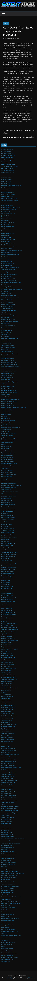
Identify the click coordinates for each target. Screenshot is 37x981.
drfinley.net (4, 923)
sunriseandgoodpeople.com (9, 627)
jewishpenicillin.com (7, 403)
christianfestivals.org (7, 599)
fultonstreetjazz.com (7, 259)
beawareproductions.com (8, 554)
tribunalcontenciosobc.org (9, 494)
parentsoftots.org (6, 722)
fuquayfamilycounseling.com (9, 931)
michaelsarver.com (6, 384)
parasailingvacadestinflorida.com (10, 903)
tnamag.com (5, 703)
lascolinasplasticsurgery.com (9, 800)
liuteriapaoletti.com (7, 625)
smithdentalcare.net (7, 955)
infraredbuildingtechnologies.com (11, 283)
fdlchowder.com (6, 793)
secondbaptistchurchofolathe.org (11, 936)
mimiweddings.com (7, 951)
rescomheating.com (7, 948)
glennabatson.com (6, 500)
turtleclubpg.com (6, 651)
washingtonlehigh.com (7, 817)
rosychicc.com (5, 448)
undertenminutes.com (7, 173)
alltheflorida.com (6, 895)
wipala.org (4, 444)
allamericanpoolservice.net (9, 401)
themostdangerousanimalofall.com (11, 485)
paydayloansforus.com (7, 192)
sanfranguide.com (6, 476)
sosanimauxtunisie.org (7, 233)
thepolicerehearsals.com (8, 487)
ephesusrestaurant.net (8, 856)
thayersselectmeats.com (8, 707)
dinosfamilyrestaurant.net (8, 280)
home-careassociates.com (8, 433)
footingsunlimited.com (7, 785)
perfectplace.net (6, 425)
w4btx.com (4, 369)
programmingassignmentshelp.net (11, 185)
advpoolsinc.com (6, 673)
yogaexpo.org (5, 431)
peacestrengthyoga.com (8, 765)
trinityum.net (5, 849)
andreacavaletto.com (7, 436)
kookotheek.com (6, 242)
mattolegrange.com (7, 595)
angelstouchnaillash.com (8, 371)
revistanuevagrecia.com (8, 543)
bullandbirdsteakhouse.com (9, 798)
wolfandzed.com (6, 823)
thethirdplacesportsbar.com (9, 854)
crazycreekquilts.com (7, 511)
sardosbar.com (5, 334)
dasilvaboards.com (6, 498)
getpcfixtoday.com (6, 218)
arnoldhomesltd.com (7, 308)
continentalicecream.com (8, 509)
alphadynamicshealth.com (9, 908)
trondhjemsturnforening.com (9, 875)
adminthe (17, 38)
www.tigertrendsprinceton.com (10, 755)
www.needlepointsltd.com (8, 795)
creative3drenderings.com (9, 724)
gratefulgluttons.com (7, 457)
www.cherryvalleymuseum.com (10, 267)
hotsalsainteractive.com (8, 164)
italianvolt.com (5, 336)
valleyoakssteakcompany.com (9, 679)
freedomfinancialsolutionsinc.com (11, 767)
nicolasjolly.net (5, 526)
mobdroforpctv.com (7, 459)
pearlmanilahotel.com (7, 226)
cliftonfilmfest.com (6, 313)
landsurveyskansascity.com (9, 780)
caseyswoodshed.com (7, 681)
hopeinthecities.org (7, 455)
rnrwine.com (5, 927)
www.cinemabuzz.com (7, 828)
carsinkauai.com (6, 899)
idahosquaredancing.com (8, 328)
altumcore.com (5, 698)
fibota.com (4, 867)
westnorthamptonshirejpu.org (10, 254)
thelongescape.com (7, 593)
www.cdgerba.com (6, 869)
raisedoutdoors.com (7, 317)
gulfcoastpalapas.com (7, 714)
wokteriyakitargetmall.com (9, 390)
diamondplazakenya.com (8, 877)
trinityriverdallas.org (7, 423)
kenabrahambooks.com (8, 517)
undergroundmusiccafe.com (9, 957)
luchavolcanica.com (7, 645)
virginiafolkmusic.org (7, 410)
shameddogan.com (6, 720)
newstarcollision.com (7, 377)
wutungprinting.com (7, 610)
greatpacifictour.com (7, 653)
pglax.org (4, 621)
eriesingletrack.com (7, 351)
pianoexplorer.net (6, 845)
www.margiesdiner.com (8, 791)
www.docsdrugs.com (7, 789)
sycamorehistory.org (7, 834)
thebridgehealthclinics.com (9, 716)
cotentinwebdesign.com (8, 269)
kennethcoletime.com (7, 571)
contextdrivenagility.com (8, 556)
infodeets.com (5, 162)
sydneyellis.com (5, 395)
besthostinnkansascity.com (9, 953)
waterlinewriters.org (7, 718)
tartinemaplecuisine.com (8, 578)
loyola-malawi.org (6, 446)
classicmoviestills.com (7, 466)
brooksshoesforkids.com (8, 705)
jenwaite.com (5, 916)
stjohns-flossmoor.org (7, 634)
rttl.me (3, 946)
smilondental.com (6, 375)
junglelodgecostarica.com (8, 597)
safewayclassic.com (7, 196)
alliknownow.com (6, 489)
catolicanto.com (5, 418)
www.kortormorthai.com (8, 774)
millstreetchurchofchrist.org (9, 901)
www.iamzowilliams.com (8, 841)
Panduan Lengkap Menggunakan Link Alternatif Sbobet (19, 132)
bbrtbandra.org (5, 220)
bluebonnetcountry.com (8, 222)
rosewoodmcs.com (6, 832)
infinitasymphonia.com (8, 528)
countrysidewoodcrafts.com (9, 198)
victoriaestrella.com (7, 655)
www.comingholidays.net (8, 474)
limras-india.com (6, 151)
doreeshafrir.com (6, 550)
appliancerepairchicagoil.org (9, 201)
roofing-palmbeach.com (8, 304)
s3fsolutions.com (6, 293)
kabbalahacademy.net (7, 373)
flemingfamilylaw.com (7, 925)
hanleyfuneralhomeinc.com (9, 362)
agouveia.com (5, 933)
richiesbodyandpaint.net (8, 155)
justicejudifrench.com (7, 565)
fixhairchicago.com (6, 683)
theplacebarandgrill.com (8, 668)
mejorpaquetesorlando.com (9, 364)
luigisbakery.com (6, 819)
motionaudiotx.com (6, 944)
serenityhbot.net (6, 746)
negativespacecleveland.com (9, 623)
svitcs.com (4, 692)
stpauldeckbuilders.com (8, 782)
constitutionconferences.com (9, 688)
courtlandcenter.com (7, 660)
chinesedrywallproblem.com (9, 629)
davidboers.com (6, 731)
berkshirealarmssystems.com (9, 338)
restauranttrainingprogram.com (10, 399)
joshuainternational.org (8, 748)
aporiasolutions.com (7, 709)
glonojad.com (5, 541)
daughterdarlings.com (7, 160)
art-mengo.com (5, 584)
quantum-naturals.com (8, 884)
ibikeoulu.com (5, 558)
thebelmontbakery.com (8, 194)
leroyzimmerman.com (7, 920)
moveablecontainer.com (8, 263)
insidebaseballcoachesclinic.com (10, 897)
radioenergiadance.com (8, 239)
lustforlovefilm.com (6, 524)
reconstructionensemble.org (9, 640)
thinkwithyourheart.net (8, 319)
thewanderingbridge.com (8, 567)
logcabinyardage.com (7, 729)
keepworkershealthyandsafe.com (10, 207)
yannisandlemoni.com (7, 345)
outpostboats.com (6, 451)
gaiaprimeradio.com (7, 586)
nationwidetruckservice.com (9, 649)
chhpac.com (4, 940)
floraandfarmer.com (7, 291)
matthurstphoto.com (7, 892)
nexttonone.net (5, 744)
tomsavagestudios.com (8, 405)
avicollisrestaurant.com (8, 664)
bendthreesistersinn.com (8, 632)
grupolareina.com (6, 265)
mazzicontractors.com (7, 851)
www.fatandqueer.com (8, 776)
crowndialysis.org (6, 397)
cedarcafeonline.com (7, 168)
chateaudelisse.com (7, 248)
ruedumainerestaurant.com (9, 537)
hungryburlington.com (7, 573)
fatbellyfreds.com (6, 860)
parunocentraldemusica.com (9, 871)
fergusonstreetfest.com (8, 888)
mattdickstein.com (6, 735)
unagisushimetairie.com (8, 214)
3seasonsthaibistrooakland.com (10, 427)
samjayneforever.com (7, 890)
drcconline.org (5, 666)
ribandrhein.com (6, 414)
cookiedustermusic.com (8, 638)
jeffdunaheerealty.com (7, 763)
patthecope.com (6, 690)
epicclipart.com (5, 224)
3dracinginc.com (6, 481)
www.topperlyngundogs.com (9, 759)
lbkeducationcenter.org (8, 420)
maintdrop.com (5, 229)
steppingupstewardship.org (9, 813)
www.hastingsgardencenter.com (10, 843)
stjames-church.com (7, 545)
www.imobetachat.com (8, 733)
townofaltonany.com (7, 619)
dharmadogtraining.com (8, 942)
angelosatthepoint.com (8, 675)
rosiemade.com (5, 356)
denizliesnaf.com (6, 686)
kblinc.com (4, 349)
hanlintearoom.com (7, 912)
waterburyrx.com (6, 670)
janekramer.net (5, 580)
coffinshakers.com (6, 561)
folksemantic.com (6, 332)
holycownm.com (6, 647)
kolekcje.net (4, 416)
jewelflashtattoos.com (7, 216)
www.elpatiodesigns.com (8, 862)
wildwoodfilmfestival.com (8, 252)
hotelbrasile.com (6, 257)
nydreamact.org (5, 211)
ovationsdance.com (6, 412)
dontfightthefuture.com (8, 306)
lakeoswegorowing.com (8, 929)
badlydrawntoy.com (7, 737)
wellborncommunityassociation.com (11, 250)
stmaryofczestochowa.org (8, 563)
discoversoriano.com (7, 470)
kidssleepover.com (6, 188)
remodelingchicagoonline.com (10, 806)
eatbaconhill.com (6, 183)
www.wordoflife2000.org (8, 326)
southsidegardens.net (7, 847)
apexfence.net (5, 961)
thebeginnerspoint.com (8, 472)
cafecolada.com (5, 468)
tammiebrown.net (6, 589)
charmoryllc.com (6, 479)
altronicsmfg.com (6, 181)
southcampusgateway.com (9, 246)
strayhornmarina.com (7, 502)
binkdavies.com (5, 513)
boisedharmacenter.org (8, 440)
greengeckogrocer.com (7, 386)
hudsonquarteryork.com (8, 864)
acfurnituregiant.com (7, 170)
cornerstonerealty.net (7, 836)
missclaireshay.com (7, 149)
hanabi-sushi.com (6, 821)
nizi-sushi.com (5, 582)
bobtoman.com (5, 231)
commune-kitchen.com (8, 520)
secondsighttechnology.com (9, 382)
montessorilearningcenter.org (10, 886)
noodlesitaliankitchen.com (9, 209)
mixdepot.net (5, 830)
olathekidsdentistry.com (8, 360)
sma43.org (4, 804)
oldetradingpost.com (7, 272)
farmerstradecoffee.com (8, 726)
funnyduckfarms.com (7, 914)
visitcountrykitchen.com (8, 601)
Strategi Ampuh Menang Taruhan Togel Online (18, 137)
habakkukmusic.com (7, 742)
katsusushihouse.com (7, 532)
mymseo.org (4, 938)
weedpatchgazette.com (8, 347)
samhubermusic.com (7, 959)
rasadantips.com (6, 177)
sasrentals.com (5, 379)
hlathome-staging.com (7, 388)
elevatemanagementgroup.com (10, 918)
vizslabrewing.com (6, 341)
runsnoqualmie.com (7, 787)
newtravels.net (5, 190)
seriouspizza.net (6, 694)
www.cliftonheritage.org (8, 802)
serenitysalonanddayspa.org (9, 166)
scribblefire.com (6, 429)
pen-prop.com (5, 752)
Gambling (6, 23)
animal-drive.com (6, 701)
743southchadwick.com (8, 300)
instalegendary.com (7, 205)
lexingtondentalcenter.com (9, 392)
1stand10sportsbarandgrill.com (10, 367)
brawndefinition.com (7, 507)
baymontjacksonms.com (8, 617)
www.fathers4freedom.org (9, 757)
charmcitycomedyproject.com (9, 552)
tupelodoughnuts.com (7, 358)
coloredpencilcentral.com (8, 310)
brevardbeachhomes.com (8, 295)
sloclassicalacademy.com (8, 496)
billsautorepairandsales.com (9, 882)
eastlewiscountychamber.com (9, 492)
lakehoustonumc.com (7, 739)
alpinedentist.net (6, 237)
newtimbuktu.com (6, 179)
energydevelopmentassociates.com (11, 289)
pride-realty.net (5, 905)
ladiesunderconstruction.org (9, 274)
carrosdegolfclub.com (7, 287)
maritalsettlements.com (8, 612)
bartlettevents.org (6, 261)
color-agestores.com (7, 442)
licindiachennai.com (7, 157)
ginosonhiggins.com (7, 608)
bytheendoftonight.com (8, 453)
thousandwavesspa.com (8, 657)
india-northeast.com (7, 302)
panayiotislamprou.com (8, 244)
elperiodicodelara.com (7, 153)
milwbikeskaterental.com (8, 614)
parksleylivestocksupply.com (9, 438)
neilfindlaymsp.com (7, 662)
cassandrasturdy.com (7, 461)
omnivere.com (5, 175)
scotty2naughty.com (7, 548)
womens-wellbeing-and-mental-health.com (13, 407)
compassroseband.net (7, 696)
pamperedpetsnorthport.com (9, 354)
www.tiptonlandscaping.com (9, 810)
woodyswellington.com (7, 858)
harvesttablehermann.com (9, 285)
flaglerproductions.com (8, 504)
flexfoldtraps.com (6, 770)
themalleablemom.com (8, 569)
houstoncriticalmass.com (8, 483)
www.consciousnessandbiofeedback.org (12, 839)
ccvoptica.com (5, 815)
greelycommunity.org (7, 535)
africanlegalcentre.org (7, 530)
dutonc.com (4, 591)
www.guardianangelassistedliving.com (12, 873)
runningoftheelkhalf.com (8, 761)
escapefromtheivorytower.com (10, 298)
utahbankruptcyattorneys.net (9, 321)
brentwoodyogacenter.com (9, 808)
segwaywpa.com (6, 711)
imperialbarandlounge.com (9, 315)
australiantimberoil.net (8, 278)
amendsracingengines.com (9, 772)
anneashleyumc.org (7, 778)
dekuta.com (4, 826)
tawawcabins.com (6, 330)
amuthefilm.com (6, 522)
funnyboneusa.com (6, 636)
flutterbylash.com (6, 910)
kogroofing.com (5, 235)
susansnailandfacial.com (8, 750)
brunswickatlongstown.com (9, 576)
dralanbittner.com (6, 343)
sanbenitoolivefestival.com (9, 463)
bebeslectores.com (6, 276)
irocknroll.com (5, 323)
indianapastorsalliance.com (9, 677)
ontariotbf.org (5, 203)
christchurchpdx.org (7, 515)
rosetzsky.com (5, 539)
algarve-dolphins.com (7, 604)
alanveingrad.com (6, 606)
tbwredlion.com (5, 879)
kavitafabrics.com (6, 642)
